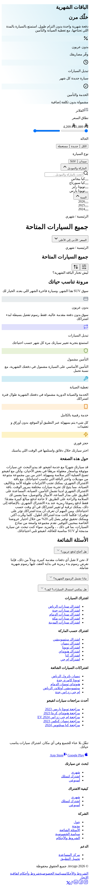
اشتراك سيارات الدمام (64, 614)
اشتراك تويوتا (71, 647)
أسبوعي (74, 780)
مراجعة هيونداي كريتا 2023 (62, 713)
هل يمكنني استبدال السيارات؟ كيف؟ (66, 589)
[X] (68, 883)
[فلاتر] (84, 267)
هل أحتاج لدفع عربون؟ (74, 551)
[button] (45, 179)
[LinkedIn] (75, 883)
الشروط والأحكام (68, 838)
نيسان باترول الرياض (65, 676)
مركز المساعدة (69, 855)
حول (77, 822)
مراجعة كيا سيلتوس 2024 (62, 725)
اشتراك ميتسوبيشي (66, 639)
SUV (73, 161)
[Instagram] (85, 883)
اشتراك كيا (72, 655)
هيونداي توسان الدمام (65, 684)
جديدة (74, 146)
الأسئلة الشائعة (69, 830)
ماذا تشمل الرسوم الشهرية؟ (70, 578)
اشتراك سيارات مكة (66, 618)
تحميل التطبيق (70, 859)
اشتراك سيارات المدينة (64, 622)
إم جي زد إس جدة (67, 692)
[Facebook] (80, 883)
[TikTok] (71, 883)
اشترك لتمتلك (70, 776)
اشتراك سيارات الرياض (64, 606)
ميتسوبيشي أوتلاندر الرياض (61, 688)
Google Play (76, 755)
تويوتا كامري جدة (68, 680)
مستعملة (63, 146)
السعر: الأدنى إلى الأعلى (73, 240)
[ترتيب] (76, 267)
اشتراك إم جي (70, 659)
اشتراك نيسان (70, 643)
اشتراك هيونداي (69, 651)
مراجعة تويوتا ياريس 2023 (62, 709)
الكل (84, 146)
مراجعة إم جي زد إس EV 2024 (58, 717)
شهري (75, 772)
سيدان (83, 161)
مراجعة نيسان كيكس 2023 (61, 721)
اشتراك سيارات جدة (66, 610)
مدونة (76, 826)
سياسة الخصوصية (67, 834)
